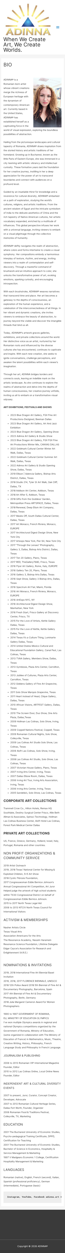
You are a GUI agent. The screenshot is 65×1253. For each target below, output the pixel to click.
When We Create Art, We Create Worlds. (24, 44)
